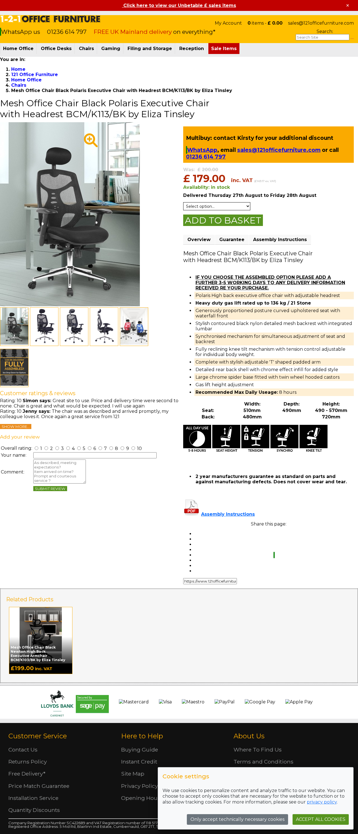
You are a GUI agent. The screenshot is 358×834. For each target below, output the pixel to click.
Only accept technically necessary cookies (237, 819)
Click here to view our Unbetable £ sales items (179, 5)
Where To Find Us (258, 749)
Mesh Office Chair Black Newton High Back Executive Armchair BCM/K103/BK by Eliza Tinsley (38, 653)
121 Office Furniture (50, 19)
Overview (199, 239)
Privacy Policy (139, 786)
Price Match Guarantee (38, 786)
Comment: (12, 472)
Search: (325, 31)
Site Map (132, 773)
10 (139, 448)
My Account (228, 23)
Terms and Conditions (263, 761)
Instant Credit (139, 761)
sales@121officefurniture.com (321, 23)
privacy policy (322, 802)
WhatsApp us (21, 31)
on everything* (154, 31)
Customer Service (37, 736)
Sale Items (224, 48)
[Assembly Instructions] (191, 514)
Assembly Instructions (280, 239)
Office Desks (56, 48)
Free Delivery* (26, 773)
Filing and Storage (150, 48)
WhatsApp (202, 150)
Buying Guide (139, 749)
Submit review (50, 488)
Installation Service (33, 798)
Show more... (16, 426)
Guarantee (231, 239)
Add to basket (223, 220)
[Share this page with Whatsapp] (274, 555)
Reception (191, 48)
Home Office (18, 48)
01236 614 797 (66, 31)
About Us (249, 736)
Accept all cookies (320, 819)
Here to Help (142, 736)
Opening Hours (141, 798)
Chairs (86, 48)
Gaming (110, 48)
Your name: (13, 455)
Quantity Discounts (34, 810)
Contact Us (22, 749)
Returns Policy (27, 761)
